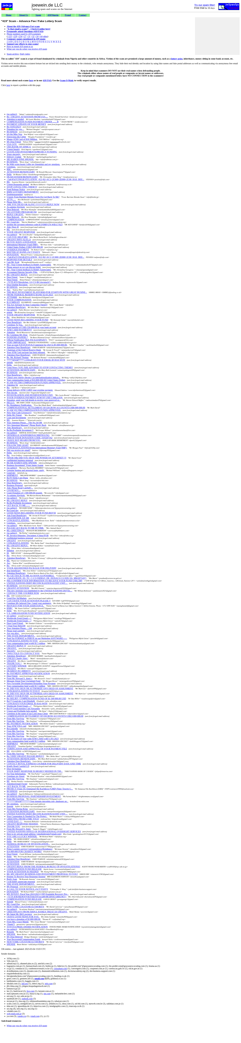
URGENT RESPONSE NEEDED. (22, 824)
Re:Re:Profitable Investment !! (20, 430)
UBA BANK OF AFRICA (19, 147)
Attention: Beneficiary (16, 656)
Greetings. (11, 167)
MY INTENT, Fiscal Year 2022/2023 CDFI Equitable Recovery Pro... (38, 894)
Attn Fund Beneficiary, (17, 515)
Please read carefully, (16, 631)
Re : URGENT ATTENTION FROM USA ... (27, 117)
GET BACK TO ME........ (18, 505)
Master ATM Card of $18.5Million (22, 139)
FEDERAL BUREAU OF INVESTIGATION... (28, 844)
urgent (9, 312)
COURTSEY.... (14, 490)
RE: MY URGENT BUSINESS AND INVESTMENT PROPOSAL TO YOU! (42, 874)
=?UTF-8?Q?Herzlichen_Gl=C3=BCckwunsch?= (29, 282)
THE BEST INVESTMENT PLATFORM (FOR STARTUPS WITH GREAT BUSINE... (47, 292)
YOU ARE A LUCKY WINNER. (22, 836)
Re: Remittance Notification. (19, 405)
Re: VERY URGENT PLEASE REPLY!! (25, 756)
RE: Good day (13, 222)
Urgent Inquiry (13, 149)
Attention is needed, (15, 119)
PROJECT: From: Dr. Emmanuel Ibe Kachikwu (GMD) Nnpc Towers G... (40, 789)
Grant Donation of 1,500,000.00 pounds (25, 493)
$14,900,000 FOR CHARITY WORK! (24, 851)
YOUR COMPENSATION (19, 300)
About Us (23, 15)
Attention (11, 332)
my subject (11, 616)
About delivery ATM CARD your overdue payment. (30, 390)
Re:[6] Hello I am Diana (17, 478)
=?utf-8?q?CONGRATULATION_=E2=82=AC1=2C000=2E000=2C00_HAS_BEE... (45, 179)
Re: (8, 317)
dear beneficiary (14, 570)
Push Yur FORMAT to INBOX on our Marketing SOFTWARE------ (37, 638)
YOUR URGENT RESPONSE (21, 232)
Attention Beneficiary (16, 558)
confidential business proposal (20, 460)
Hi (8, 553)
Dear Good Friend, (15, 623)
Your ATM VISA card (16, 726)
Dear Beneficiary (14, 322)
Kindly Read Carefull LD (18, 766)
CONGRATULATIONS (18, 543)
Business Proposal (15, 485)
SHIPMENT (12, 475)
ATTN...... (11, 199)
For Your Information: (16, 774)
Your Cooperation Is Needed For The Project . (27, 816)
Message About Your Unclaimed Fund (23, 681)
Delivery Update (14, 157)
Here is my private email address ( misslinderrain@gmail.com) (34, 834)
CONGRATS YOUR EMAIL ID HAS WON (27, 703)
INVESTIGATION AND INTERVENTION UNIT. (30, 395)
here (31, 80)
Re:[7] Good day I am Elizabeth (21, 701)
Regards (10, 932)
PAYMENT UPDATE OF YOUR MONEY (26, 124)
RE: (8, 182)
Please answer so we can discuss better (24, 267)
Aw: (8, 290)
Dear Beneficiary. (15, 375)
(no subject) (12, 114)
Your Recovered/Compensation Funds (23, 939)
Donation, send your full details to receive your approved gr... (34, 400)
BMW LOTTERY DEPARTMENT (23, 192)
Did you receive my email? (18, 450)
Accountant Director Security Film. (22, 272)
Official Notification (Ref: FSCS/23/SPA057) (27, 340)
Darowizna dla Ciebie (16, 137)
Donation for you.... (15, 129)
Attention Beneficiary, (16, 307)
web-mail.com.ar (14, 1013)
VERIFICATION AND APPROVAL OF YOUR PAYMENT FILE (37, 748)
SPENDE (11, 934)
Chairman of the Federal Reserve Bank (24, 350)
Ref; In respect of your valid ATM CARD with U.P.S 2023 (33, 738)
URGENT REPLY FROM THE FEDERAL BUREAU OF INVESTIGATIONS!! (43, 866)
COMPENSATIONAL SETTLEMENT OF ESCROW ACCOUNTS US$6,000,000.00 (46, 407)
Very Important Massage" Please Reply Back (26, 425)
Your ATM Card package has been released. (26, 352)
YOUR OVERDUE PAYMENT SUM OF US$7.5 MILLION (35, 397)
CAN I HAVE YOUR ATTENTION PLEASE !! (28, 601)
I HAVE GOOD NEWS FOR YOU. (23, 917)
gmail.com (39, 978)
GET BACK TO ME (16, 786)
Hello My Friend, (14, 415)
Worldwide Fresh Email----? (19, 618)
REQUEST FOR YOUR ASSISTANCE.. (25, 606)
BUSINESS (12, 132)
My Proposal (13, 886)
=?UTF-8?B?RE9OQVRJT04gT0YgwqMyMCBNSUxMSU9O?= (37, 896)
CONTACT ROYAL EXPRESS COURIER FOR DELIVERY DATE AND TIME (44, 764)
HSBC (10, 608)
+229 (15, 36)
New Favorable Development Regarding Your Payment (31, 683)
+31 (28, 36)
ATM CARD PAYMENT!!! (19, 330)
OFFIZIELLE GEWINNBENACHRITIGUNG (28, 435)
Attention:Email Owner (17, 784)
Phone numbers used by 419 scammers (24, 34)
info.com (49, 983)
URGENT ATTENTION (18, 588)
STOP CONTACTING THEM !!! (22, 187)
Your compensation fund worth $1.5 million (26, 643)
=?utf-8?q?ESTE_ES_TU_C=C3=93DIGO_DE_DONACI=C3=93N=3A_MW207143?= (47, 578)
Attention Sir (12, 385)
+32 (32, 36)
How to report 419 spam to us (20, 46)
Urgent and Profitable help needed (22, 711)
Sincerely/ (11, 651)
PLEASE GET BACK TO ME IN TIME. (25, 528)
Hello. (9, 365)
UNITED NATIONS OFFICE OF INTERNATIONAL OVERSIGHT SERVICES (44, 831)
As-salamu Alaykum (16, 207)
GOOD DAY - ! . (14, 821)
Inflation (10, 550)
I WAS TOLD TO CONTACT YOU (23, 653)
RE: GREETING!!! (15, 530)
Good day (11, 473)
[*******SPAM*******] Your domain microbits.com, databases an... (37, 801)
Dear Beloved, (13, 209)
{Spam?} (11, 924)
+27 (24, 36)
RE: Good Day (13, 904)
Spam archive (13, 54)
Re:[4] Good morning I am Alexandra (23, 708)
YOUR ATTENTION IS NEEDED (23, 871)
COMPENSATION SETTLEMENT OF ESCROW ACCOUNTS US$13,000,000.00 (45, 716)
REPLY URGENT (15, 214)
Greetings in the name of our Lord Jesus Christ (27, 713)
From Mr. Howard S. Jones (19, 829)
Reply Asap (12, 879)
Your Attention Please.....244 (19, 628)
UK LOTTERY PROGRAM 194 (22, 212)
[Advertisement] (217, 36)
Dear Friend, (12, 280)
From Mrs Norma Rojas (17, 809)
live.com (30, 991)
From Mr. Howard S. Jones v (19, 678)
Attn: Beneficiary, (15, 427)
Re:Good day (13, 510)
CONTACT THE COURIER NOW (23, 593)
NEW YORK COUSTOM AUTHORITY (25, 906)
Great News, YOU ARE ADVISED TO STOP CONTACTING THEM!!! (40, 367)
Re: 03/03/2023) (14, 127)
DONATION (13, 891)
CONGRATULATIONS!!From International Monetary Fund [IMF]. (37, 448)
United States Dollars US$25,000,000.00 (25, 247)
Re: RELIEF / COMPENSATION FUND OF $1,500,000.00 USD (36, 698)
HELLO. (11, 402)
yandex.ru (21, 1016)
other (45, 36)
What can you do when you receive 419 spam (27, 49)
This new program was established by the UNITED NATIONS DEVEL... (39, 590)
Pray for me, (12, 392)
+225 (9, 36)
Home (8, 15)
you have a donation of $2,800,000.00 (24, 919)
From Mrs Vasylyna (15, 718)
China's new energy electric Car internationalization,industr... (33, 377)
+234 (20, 36)
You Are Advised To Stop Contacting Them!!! (27, 305)
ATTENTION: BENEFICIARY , (21, 370)
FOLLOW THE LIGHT (18, 445)
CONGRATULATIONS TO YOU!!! (23, 691)
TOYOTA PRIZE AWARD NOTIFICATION (27, 927)
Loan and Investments (16, 417)
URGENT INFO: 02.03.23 (19, 239)
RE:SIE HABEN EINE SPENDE (22, 463)
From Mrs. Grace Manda (18, 922)
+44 (41, 36)
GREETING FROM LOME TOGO (23, 819)
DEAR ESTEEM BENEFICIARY (22, 177)
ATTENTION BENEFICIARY (21, 172)
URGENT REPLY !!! (16, 646)
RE (8, 560)
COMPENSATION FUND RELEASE (24, 869)
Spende (10, 806)
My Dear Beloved (15, 937)
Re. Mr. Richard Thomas (18, 357)
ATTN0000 (12, 297)
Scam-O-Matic (67, 80)
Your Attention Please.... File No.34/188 (25, 422)
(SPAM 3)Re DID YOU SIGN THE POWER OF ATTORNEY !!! (36, 458)
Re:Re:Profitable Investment (19, 503)
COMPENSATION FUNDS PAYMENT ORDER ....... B (33, 122)
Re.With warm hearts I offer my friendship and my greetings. (33, 164)
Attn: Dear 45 (13, 227)
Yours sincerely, (14, 154)
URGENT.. (12, 648)
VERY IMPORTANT (16, 342)
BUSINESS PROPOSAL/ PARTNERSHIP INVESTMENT (34, 796)
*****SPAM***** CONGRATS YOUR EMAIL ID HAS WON (36, 360)
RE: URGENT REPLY (17, 274)
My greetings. (13, 804)
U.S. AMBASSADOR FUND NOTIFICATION (28, 613)
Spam (38, 15)
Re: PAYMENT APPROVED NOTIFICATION (28, 673)
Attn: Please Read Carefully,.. (20, 488)
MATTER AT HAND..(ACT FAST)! (23, 252)
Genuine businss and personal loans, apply (26, 470)
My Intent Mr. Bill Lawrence (19, 914)
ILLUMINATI (13, 302)
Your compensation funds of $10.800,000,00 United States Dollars (36, 380)
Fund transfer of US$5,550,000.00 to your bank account (31, 327)
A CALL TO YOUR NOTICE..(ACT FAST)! (27, 889)
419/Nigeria (53, 15)
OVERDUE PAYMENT (18, 249)
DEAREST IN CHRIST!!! (19, 671)
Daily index (25, 54)
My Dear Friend (14, 142)
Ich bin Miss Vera (14, 134)
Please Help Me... (14, 202)
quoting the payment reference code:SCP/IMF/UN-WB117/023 (34, 224)
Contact (82, 15)
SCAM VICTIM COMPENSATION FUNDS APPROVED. (34, 382)
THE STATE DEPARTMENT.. (21, 636)
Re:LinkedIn (12, 728)
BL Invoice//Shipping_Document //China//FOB (28, 535)
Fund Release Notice (16, 189)
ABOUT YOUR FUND (18, 696)
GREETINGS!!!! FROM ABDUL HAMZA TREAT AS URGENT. (37, 912)
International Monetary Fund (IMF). (22, 244)
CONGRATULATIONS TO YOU (22, 641)
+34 (36, 36)
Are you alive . (13, 633)
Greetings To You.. (15, 325)
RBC (9, 169)
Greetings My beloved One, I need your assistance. (29, 603)
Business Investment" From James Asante (25, 465)
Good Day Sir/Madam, (17, 598)
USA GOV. (12, 144)
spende (10, 362)
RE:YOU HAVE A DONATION (21, 242)
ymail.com (34, 1016)
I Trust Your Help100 (16, 626)
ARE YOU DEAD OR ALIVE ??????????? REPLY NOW (33, 204)
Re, (8, 548)
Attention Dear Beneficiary (19, 347)
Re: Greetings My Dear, (17, 335)
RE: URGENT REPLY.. (17, 545)
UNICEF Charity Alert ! (17, 658)
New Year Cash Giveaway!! (19, 412)
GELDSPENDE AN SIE (18, 518)
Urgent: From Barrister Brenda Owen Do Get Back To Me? (33, 197)
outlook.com (27, 998)
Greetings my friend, (16, 776)
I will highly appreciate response (21, 881)
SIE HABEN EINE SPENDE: (20, 159)
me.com (47, 993)
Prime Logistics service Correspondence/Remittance (29, 849)
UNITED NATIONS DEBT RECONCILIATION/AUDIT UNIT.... (37, 583)
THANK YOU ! (14, 663)
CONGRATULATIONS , (18, 520)
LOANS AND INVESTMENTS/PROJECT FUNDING (32, 152)
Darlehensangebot (15, 194)
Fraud (68, 15)
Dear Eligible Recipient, (17, 285)
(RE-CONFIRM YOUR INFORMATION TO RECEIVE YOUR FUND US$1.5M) (44, 580)
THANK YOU (13, 826)
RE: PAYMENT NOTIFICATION (22, 723)
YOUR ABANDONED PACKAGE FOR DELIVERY (31, 568)
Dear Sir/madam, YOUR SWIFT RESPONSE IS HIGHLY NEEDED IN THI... (35, 770)
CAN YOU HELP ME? (17, 237)
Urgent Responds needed (18, 184)
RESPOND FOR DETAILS (19, 259)
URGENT (11, 540)
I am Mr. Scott (13, 262)
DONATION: (13, 254)
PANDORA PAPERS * (17, 337)
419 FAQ (47, 80)
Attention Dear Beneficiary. (19, 761)
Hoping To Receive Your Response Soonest (26, 876)
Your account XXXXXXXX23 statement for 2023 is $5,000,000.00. (37, 345)
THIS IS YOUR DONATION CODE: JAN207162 (29, 438)
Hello (9, 174)
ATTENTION (13, 846)
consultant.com (60, 968)
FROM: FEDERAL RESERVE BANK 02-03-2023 (30, 295)
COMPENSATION (15, 219)
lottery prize (177, 59)
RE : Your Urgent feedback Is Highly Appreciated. (29, 264)
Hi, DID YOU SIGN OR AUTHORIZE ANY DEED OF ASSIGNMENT (40, 688)
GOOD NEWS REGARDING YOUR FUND (27, 320)
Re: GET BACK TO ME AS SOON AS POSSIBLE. (30, 575)
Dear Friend (12, 277)
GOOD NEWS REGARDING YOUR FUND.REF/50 (31, 513)
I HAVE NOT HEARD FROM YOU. (24, 440)
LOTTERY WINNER (16, 666)
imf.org (24, 983)
